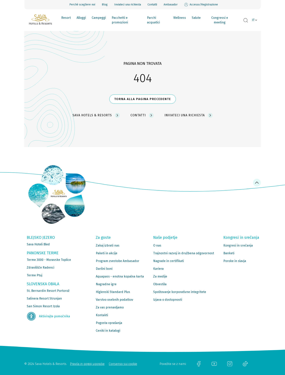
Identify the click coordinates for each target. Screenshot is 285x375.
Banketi (228, 253)
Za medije (160, 276)
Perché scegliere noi (82, 4)
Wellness (179, 18)
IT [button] (253, 20)
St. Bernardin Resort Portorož (48, 291)
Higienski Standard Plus (113, 292)
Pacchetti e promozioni (120, 20)
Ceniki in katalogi (108, 330)
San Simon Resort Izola (43, 306)
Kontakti (102, 315)
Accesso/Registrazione (204, 4)
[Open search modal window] (246, 20)
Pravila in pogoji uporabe (87, 364)
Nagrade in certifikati (168, 261)
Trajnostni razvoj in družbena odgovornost (183, 253)
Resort (66, 18)
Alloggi (81, 18)
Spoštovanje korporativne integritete (179, 292)
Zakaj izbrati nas (107, 245)
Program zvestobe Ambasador (117, 261)
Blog (105, 4)
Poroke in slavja (234, 261)
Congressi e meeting (219, 20)
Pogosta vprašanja (109, 323)
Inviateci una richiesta (127, 4)
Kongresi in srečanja (238, 245)
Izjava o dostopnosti (167, 299)
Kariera (158, 269)
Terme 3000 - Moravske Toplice (49, 260)
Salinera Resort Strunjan (44, 298)
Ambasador (171, 4)
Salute (196, 18)
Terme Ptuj (34, 275)
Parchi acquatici (153, 20)
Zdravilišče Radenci (40, 267)
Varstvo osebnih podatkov (114, 299)
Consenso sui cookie (123, 364)
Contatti (152, 4)
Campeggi (99, 18)
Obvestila (160, 284)
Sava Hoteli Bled (38, 244)
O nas (157, 245)
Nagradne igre (106, 284)
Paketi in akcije (106, 253)
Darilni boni (104, 269)
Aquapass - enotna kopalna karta (120, 276)
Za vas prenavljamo (110, 307)
